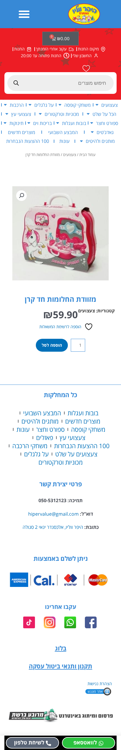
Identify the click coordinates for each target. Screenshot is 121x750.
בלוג (60, 648)
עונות (64, 141)
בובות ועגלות (74, 123)
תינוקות (16, 123)
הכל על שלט (104, 114)
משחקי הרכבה (30, 446)
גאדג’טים (105, 132)
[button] (24, 14)
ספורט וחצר (107, 123)
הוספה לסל (52, 345)
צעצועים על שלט (76, 454)
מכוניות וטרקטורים (62, 114)
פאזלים (44, 438)
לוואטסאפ (85, 742)
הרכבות (17, 104)
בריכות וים (42, 123)
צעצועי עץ (21, 114)
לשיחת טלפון (29, 742)
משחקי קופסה (77, 104)
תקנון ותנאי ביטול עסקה (60, 666)
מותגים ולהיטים (100, 141)
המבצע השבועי (63, 132)
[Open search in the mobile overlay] (60, 83)
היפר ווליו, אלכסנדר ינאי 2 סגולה (53, 527)
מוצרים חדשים (21, 132)
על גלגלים (44, 104)
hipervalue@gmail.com (53, 513)
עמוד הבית (87, 154)
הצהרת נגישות (100, 683)
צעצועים (109, 104)
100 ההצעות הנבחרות (27, 141)
